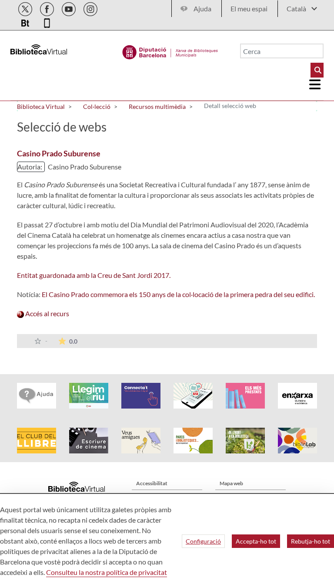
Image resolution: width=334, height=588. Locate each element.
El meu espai (248, 8)
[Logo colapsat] (315, 84)
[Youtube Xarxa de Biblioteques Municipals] (69, 7)
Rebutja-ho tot (310, 541)
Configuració (203, 541)
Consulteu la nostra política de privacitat (106, 572)
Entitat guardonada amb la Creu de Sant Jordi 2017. (93, 275)
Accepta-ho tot (256, 541)
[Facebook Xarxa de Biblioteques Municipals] (48, 7)
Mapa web (231, 483)
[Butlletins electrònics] (26, 21)
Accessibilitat (151, 483)
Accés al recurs (46, 313)
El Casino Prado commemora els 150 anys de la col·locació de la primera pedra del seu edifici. (177, 294)
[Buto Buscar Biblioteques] (317, 70)
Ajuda (202, 8)
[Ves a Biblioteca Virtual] (170, 50)
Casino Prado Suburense (58, 153)
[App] (47, 21)
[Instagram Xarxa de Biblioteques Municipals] (90, 7)
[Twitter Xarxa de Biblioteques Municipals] (26, 7)
